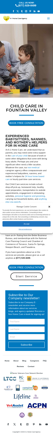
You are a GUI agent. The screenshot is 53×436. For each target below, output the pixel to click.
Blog (24, 361)
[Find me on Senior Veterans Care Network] (26, 373)
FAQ (44, 361)
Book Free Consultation (26, 123)
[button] (49, 206)
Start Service (26, 276)
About (15, 361)
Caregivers (34, 361)
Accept (26, 224)
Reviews (20, 366)
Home (7, 361)
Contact (31, 366)
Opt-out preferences (25, 229)
